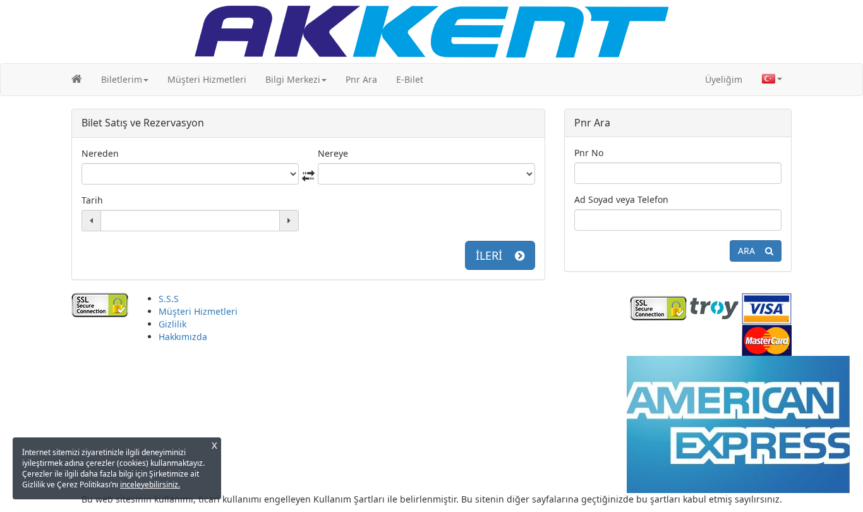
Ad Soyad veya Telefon (621, 199)
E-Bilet (409, 79)
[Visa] (767, 307)
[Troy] (714, 307)
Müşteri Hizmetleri (206, 79)
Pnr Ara (361, 79)
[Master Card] (767, 338)
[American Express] (738, 423)
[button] (125, 79)
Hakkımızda (183, 337)
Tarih (92, 200)
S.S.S (169, 299)
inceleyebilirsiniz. (150, 484)
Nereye (333, 153)
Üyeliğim (723, 79)
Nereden (100, 153)
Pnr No (588, 153)
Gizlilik (172, 324)
